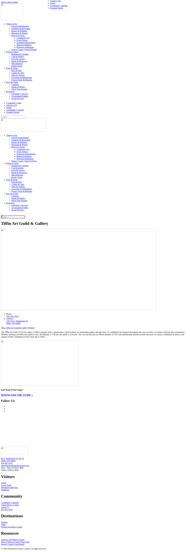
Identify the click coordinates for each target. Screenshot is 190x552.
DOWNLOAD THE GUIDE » (17, 395)
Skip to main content (9, 2)
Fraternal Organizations (26, 42)
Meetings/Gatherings (9, 487)
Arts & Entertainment (20, 26)
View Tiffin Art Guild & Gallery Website (17, 328)
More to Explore (18, 35)
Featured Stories (12, 112)
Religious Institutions (25, 47)
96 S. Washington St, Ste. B (12, 458)
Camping (15, 84)
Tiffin (3, 524)
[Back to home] (12, 19)
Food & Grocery (18, 59)
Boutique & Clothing (20, 54)
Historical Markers (24, 45)
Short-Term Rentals (19, 89)
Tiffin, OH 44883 (8, 461)
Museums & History (19, 33)
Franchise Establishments (21, 77)
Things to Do (11, 24)
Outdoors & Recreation (20, 28)
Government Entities (19, 96)
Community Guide (13, 103)
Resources (10, 91)
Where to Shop (12, 52)
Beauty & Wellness (19, 31)
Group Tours (6, 485)
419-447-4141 (7, 463)
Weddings (5, 490)
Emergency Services (19, 94)
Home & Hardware (19, 61)
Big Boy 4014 (7, 509)
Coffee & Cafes (17, 73)
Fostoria (4, 522)
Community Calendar (15, 110)
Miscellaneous (17, 63)
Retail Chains (16, 66)
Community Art (23, 38)
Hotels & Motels (18, 87)
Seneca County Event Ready (13, 544)
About (8, 108)
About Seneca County (10, 505)
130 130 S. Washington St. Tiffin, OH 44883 (17, 322)
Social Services (17, 98)
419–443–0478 (12, 316)
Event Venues (22, 40)
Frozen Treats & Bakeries (21, 80)
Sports (3, 483)
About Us (5, 507)
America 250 (11, 105)
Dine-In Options (18, 75)
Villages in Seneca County (12, 527)
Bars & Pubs (16, 70)
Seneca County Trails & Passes (24, 49)
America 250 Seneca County (13, 540)
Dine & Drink (12, 68)
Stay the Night (12, 82)
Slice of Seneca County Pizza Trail (15, 542)
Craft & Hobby (17, 56)
